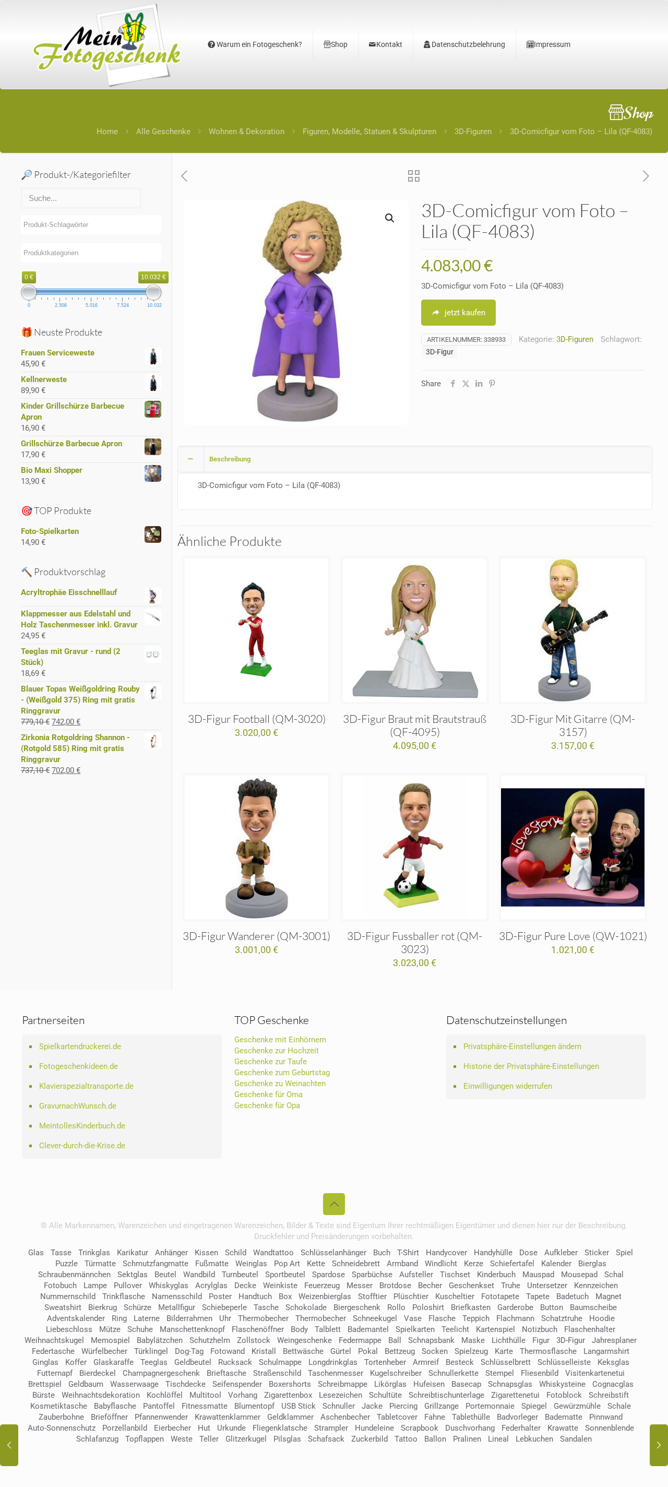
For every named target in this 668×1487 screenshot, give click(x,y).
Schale (619, 1406)
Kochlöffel (165, 1395)
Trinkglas (94, 1252)
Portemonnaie (490, 1406)
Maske (473, 1340)
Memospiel (110, 1340)
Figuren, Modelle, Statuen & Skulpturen (369, 131)
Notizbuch (539, 1329)
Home (107, 131)
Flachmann (515, 1318)
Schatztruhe (561, 1318)
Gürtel (340, 1351)
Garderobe (515, 1307)
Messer (360, 1285)
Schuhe (140, 1329)
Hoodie (602, 1318)
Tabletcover (397, 1417)
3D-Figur (440, 352)
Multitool (205, 1395)
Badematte (563, 1417)
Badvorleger (517, 1417)
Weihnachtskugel (54, 1340)
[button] (390, 218)
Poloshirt (428, 1307)
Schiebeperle (224, 1307)
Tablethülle (471, 1417)
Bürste (43, 1395)
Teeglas (154, 1362)
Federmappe (360, 1340)
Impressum (552, 44)
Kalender (556, 1263)
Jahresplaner (614, 1340)
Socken (435, 1351)
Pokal (368, 1351)
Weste (182, 1439)
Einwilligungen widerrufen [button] (507, 1086)
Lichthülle (509, 1340)
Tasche (266, 1307)
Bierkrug (102, 1307)
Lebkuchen (534, 1439)
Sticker (596, 1252)
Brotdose (395, 1285)
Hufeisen (429, 1384)
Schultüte (385, 1395)
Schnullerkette (453, 1373)
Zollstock (253, 1340)
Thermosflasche (548, 1351)
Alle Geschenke (163, 131)
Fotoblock (564, 1395)
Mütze (110, 1329)
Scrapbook (419, 1428)
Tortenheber (385, 1362)
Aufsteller (416, 1274)
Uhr (225, 1318)
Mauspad (538, 1274)
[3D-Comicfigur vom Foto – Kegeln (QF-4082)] (9, 1445)
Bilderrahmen (189, 1318)
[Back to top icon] (334, 1204)
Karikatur (132, 1252)
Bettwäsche (303, 1351)
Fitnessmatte (205, 1406)
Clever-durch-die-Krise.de (82, 1145)
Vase (413, 1318)
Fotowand (227, 1351)
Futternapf (55, 1373)
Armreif (426, 1362)
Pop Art (287, 1263)
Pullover (128, 1285)
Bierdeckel (97, 1373)
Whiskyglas (168, 1285)
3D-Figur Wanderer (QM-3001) (256, 936)
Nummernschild (68, 1296)
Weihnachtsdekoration (101, 1395)
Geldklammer (290, 1417)
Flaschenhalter (589, 1329)
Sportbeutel (285, 1274)
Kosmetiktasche (58, 1406)
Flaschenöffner (258, 1329)
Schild (235, 1252)
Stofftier (372, 1296)
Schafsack (326, 1439)
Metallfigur (176, 1307)
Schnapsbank (431, 1340)
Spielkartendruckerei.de (80, 1046)
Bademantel (368, 1329)
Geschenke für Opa (267, 1105)
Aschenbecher (345, 1417)
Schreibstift (609, 1395)
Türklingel (151, 1351)
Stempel (499, 1373)
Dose (528, 1252)
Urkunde (231, 1428)
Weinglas (251, 1263)
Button (551, 1307)
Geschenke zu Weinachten (280, 1083)
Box (285, 1296)
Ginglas (45, 1362)
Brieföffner (109, 1417)
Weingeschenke (304, 1340)
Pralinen (467, 1439)
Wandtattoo (273, 1252)
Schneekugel (375, 1318)
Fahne (434, 1417)
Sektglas (132, 1274)
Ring (119, 1318)
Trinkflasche (123, 1296)
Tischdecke (185, 1384)
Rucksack (235, 1362)
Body (299, 1329)
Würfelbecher (104, 1351)
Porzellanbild (124, 1428)
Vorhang (242, 1395)
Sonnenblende (609, 1428)
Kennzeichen (596, 1285)
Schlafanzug (97, 1439)
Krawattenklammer (227, 1417)
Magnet (608, 1296)
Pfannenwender (161, 1417)
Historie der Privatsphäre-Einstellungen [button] (531, 1066)
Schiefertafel (512, 1263)
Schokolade (306, 1307)
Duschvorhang (470, 1428)
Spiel (624, 1252)
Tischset (455, 1274)
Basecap (466, 1384)
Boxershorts (290, 1384)
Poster (220, 1296)
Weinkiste (280, 1285)
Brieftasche (226, 1373)
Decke (245, 1285)
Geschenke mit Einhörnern (280, 1039)
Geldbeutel (192, 1362)
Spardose (328, 1274)
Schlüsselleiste (564, 1362)
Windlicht (441, 1263)
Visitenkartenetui (595, 1373)
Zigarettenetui (515, 1395)
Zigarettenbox (288, 1395)
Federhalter (521, 1428)
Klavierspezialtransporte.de (86, 1086)
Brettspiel (45, 1384)
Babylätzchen (160, 1340)
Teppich (476, 1318)
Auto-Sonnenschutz (62, 1428)
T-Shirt (408, 1252)
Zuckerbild (369, 1439)
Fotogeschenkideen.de (78, 1066)
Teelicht (455, 1329)
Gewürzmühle (577, 1406)
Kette (316, 1263)
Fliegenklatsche (280, 1428)
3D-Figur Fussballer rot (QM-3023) (414, 942)
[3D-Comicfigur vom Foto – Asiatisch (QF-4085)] (659, 1445)
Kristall (264, 1351)
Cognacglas (613, 1384)
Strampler (331, 1428)
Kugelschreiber (396, 1373)
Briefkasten (471, 1307)
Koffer (76, 1362)
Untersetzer (547, 1285)
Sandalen (576, 1439)
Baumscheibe (593, 1307)
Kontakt (389, 44)
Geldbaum (85, 1384)
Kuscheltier (454, 1296)
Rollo (396, 1307)
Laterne (147, 1318)
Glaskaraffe (113, 1362)
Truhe (510, 1285)
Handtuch (255, 1296)
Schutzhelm (209, 1340)
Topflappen (144, 1439)
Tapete (538, 1296)
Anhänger (171, 1252)
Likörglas (390, 1384)
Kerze (473, 1263)
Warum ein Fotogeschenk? (258, 44)
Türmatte (100, 1263)
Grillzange (441, 1406)
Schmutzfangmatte (155, 1263)
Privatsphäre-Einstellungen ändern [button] (522, 1046)
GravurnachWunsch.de (77, 1106)
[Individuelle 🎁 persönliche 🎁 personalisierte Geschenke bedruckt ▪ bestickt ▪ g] (107, 44)
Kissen (206, 1252)
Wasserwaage (134, 1384)
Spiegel (534, 1406)
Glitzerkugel (246, 1439)
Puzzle (66, 1263)
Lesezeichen (340, 1395)
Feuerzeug (322, 1285)
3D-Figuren (473, 131)
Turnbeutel (240, 1274)
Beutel (165, 1274)
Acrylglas (211, 1285)
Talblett (328, 1329)
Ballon (435, 1439)
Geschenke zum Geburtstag (282, 1072)
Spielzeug (471, 1351)
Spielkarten (415, 1329)
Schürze (137, 1307)
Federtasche (53, 1351)
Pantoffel (159, 1406)
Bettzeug (400, 1351)
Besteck (460, 1362)
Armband (402, 1263)
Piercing (403, 1406)
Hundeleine (374, 1428)
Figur (541, 1340)
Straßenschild (277, 1373)
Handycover (446, 1252)
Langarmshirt (606, 1351)
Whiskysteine (562, 1384)
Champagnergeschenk (161, 1373)
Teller (209, 1439)
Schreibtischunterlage (446, 1395)
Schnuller (339, 1406)
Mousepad (579, 1274)
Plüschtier (410, 1296)
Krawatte (562, 1428)
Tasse (61, 1252)
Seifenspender (237, 1384)
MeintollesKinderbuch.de (82, 1126)
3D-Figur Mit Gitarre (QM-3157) (572, 725)
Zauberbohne (61, 1417)
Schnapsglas (510, 1384)
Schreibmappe (342, 1384)
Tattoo (406, 1439)
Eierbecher (172, 1428)
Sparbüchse (372, 1274)
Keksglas (613, 1362)
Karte (504, 1351)
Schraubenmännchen (74, 1274)
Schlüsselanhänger (333, 1252)
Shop (339, 44)
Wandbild (199, 1274)
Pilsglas (287, 1439)
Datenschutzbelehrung (467, 44)
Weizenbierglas (325, 1296)
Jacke (372, 1406)
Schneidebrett (356, 1263)
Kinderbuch (496, 1274)
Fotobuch (60, 1285)
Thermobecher (263, 1318)
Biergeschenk (356, 1307)
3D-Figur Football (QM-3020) (257, 718)
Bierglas (592, 1263)
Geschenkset (471, 1285)
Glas (36, 1252)
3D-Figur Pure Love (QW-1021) (573, 936)
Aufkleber (561, 1252)
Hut (204, 1428)
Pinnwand (606, 1417)
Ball (394, 1340)
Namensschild (177, 1296)
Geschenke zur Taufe (270, 1061)
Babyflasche (115, 1406)
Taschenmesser (335, 1373)
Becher (430, 1285)
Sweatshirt (62, 1307)
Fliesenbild (539, 1373)
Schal (614, 1274)
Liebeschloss (69, 1329)
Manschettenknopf (192, 1329)
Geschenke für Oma (268, 1094)
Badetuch (572, 1296)
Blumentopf (254, 1406)
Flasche (442, 1318)
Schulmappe (280, 1362)
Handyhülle (493, 1252)
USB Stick (298, 1406)
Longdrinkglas (332, 1362)
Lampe (95, 1285)
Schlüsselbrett (506, 1362)
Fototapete (500, 1296)
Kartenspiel (495, 1329)
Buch (381, 1252)
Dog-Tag (189, 1351)
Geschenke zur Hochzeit (276, 1050)
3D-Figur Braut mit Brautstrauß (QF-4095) (414, 725)
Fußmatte (212, 1263)
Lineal (498, 1439)
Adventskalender (76, 1318)
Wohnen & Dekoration (246, 131)
